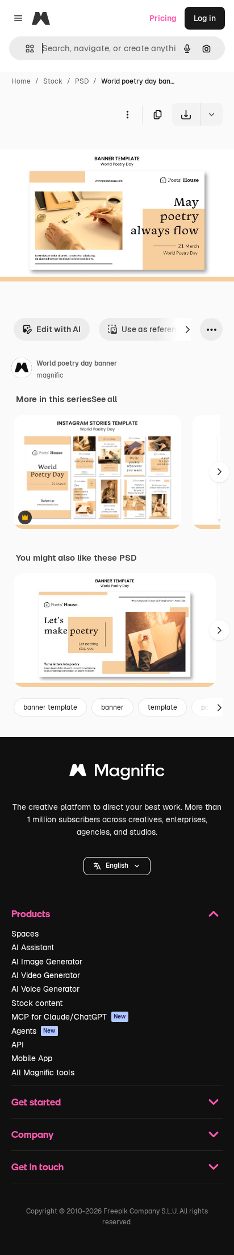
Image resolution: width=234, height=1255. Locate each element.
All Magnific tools (42, 1072)
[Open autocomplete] (25, 48)
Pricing (163, 18)
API (17, 1044)
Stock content (36, 1003)
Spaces (25, 934)
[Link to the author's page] (21, 370)
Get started (36, 1102)
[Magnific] (117, 773)
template (162, 707)
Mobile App (31, 1058)
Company (32, 1134)
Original (73, 152)
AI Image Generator (46, 961)
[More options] (127, 114)
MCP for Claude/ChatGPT (68, 1017)
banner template (50, 707)
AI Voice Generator (45, 989)
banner (112, 707)
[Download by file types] (211, 114)
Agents (33, 1031)
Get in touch (37, 1167)
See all (104, 399)
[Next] (187, 329)
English (117, 865)
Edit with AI (58, 329)
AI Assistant (32, 947)
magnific (50, 375)
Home (21, 81)
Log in (205, 18)
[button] (117, 866)
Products (30, 913)
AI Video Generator (45, 975)
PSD (82, 81)
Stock (52, 81)
